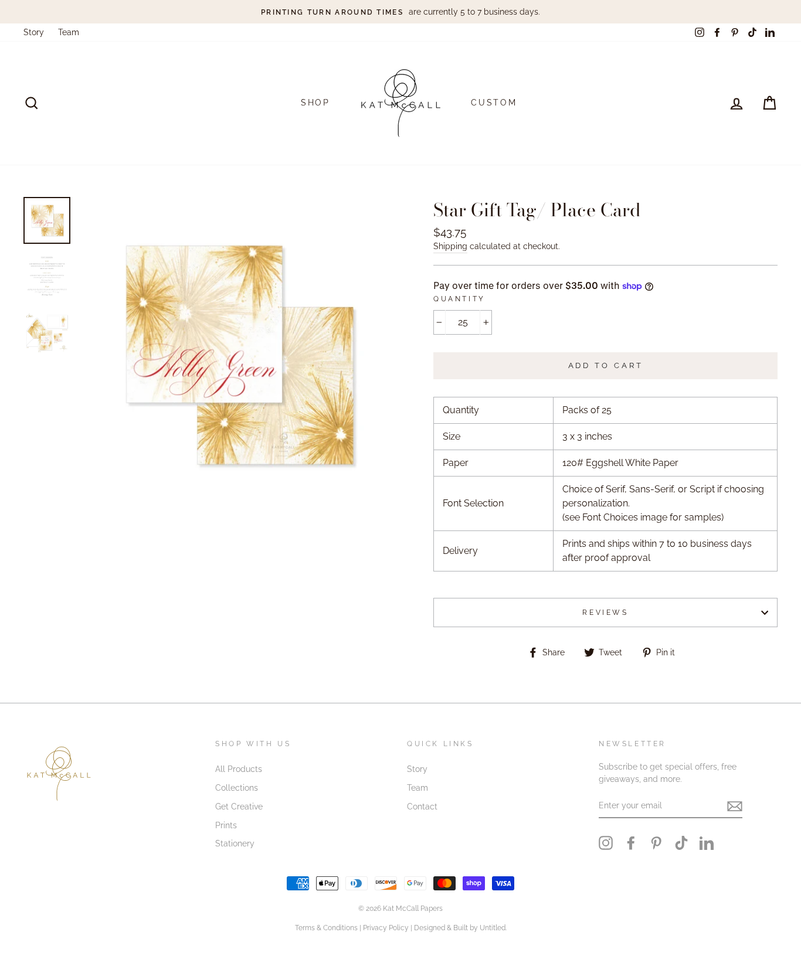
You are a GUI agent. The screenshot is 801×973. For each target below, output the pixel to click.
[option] (400, 12)
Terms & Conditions (326, 928)
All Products (238, 769)
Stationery (234, 843)
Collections (236, 787)
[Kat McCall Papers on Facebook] (631, 843)
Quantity (459, 299)
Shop (315, 102)
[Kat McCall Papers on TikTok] (681, 843)
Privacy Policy (386, 928)
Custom (494, 102)
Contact (422, 806)
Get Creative (239, 806)
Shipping (450, 246)
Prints (226, 825)
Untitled (492, 928)
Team (68, 32)
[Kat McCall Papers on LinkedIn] (707, 843)
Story (33, 32)
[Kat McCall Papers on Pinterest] (656, 843)
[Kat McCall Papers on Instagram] (606, 843)
